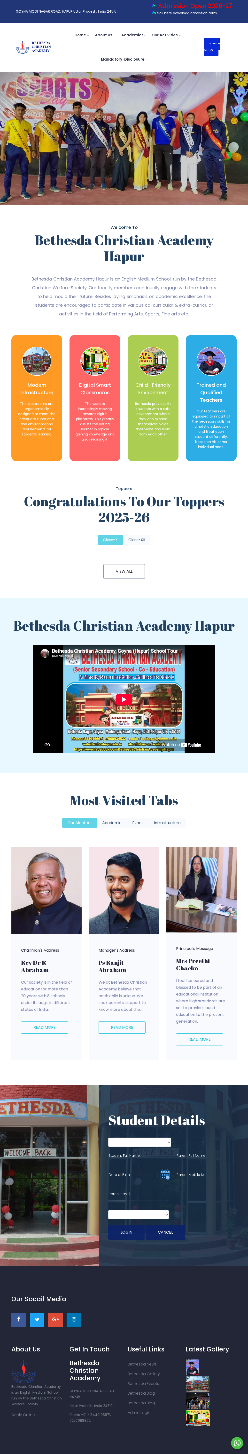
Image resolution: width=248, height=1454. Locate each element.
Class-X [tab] (110, 540)
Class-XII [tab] (136, 540)
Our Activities (165, 35)
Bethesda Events (143, 1383)
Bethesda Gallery (144, 1374)
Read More (44, 1027)
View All (124, 571)
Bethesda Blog (141, 1393)
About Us (104, 35)
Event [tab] (137, 823)
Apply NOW (212, 47)
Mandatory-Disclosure (123, 59)
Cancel (165, 1232)
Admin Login (139, 1412)
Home (81, 35)
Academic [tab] (112, 823)
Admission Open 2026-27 (190, 6)
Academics (132, 35)
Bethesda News (142, 1364)
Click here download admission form (183, 13)
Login (126, 1232)
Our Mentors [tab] (80, 823)
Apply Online (23, 1415)
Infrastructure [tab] (167, 823)
